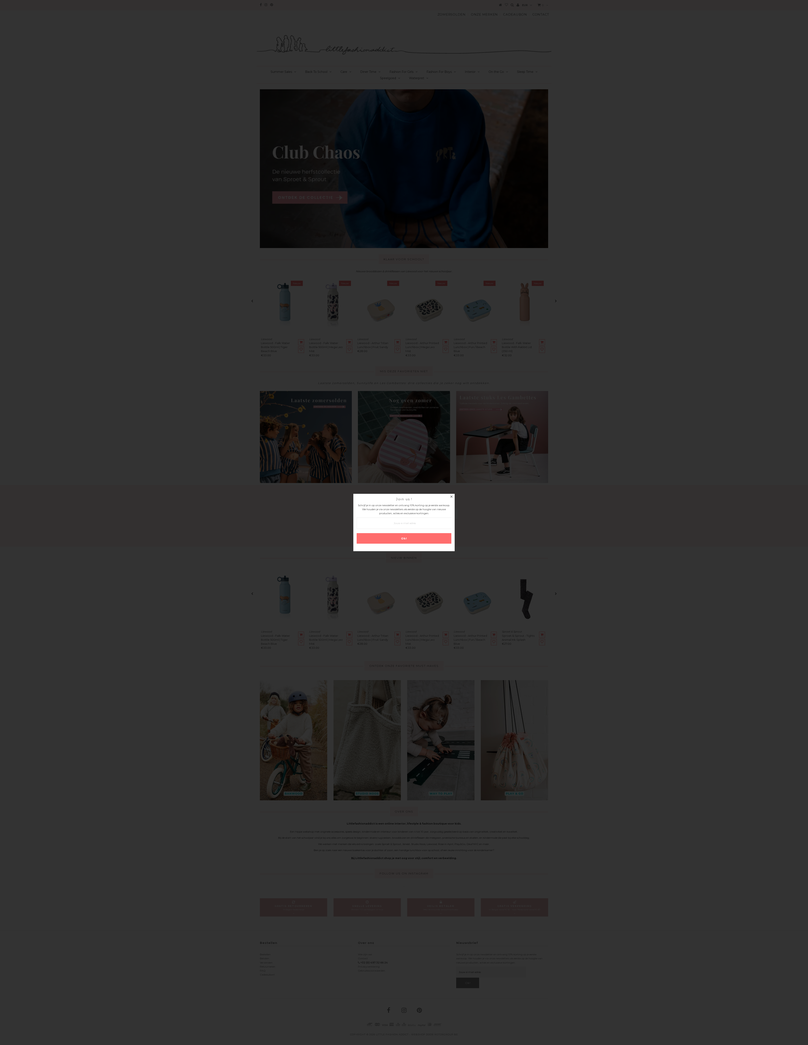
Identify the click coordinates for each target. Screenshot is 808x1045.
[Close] (451, 497)
